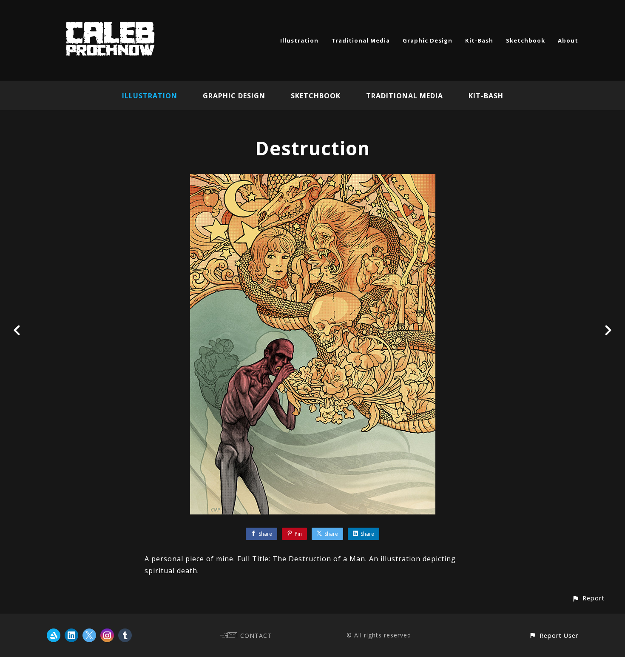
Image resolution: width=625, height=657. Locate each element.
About (568, 40)
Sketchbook (525, 40)
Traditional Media (360, 40)
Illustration (299, 40)
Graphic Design (427, 40)
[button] (588, 598)
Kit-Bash (479, 40)
